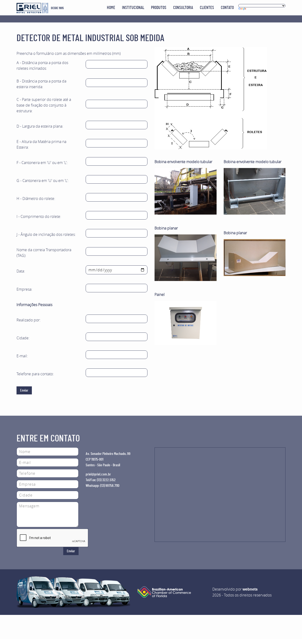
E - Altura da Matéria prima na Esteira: (41, 144)
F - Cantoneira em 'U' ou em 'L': (42, 162)
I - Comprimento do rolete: (39, 216)
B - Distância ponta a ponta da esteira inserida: (41, 83)
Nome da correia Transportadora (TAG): (44, 252)
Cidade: (23, 338)
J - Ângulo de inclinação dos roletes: (46, 234)
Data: (21, 271)
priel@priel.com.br (98, 474)
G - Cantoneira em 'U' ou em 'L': (43, 180)
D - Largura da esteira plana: (40, 126)
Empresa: (24, 289)
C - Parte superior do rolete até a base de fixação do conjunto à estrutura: (44, 105)
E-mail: (22, 355)
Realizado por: (29, 320)
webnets (250, 589)
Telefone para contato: (35, 373)
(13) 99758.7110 (109, 486)
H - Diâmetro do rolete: (36, 198)
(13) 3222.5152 (106, 480)
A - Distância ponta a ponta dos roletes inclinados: (42, 65)
